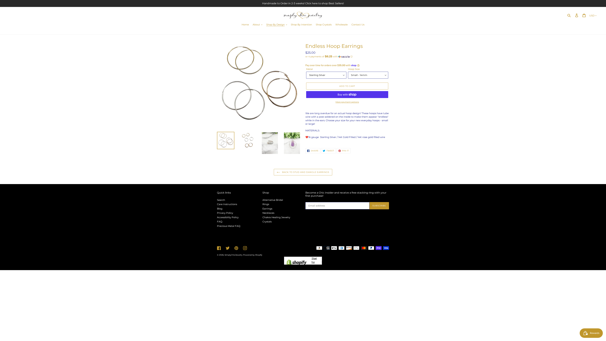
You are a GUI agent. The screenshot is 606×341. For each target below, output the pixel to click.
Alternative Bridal (272, 199)
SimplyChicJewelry (234, 255)
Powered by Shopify (252, 255)
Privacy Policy (225, 212)
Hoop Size (354, 69)
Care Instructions (227, 204)
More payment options (347, 102)
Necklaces (268, 212)
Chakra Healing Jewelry (276, 217)
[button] (347, 56)
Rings (265, 204)
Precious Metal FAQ (228, 225)
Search (221, 199)
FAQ (219, 221)
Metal (309, 69)
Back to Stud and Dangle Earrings (305, 172)
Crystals (267, 221)
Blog (219, 208)
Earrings (267, 208)
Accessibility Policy (228, 217)
